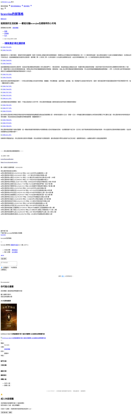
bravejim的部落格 (12, 14)
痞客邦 (13, 245)
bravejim (3, 235)
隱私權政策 (76, 391)
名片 (5, 35)
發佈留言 (3, 269)
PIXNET (53, 391)
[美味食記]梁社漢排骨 (14, 43)
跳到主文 (3, 19)
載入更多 (3, 258)
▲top (2, 255)
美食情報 (15, 28)
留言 (16, 245)
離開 (10, 412)
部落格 (6, 33)
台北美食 (15, 252)
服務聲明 (83, 391)
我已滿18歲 (4, 412)
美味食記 (15, 250)
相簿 (5, 31)
